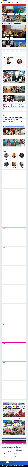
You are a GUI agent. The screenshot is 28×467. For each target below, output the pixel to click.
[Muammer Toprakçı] (19, 61)
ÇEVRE (12, 2)
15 (18, 39)
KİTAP (4, 209)
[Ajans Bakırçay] (4, 1)
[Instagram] (9, 451)
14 (17, 39)
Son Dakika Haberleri (19, 450)
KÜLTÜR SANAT (5, 190)
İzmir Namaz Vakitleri (19, 447)
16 (19, 39)
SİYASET (9, 2)
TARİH (13, 104)
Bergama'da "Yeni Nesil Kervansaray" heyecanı (22, 106)
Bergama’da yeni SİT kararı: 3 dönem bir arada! (15, 106)
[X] (8, 451)
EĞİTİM (14, 2)
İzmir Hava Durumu (19, 446)
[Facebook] (7, 451)
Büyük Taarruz (20, 56)
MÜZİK (4, 228)
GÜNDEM (2, 2)
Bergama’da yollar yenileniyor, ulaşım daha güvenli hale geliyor (13, 121)
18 (21, 39)
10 (12, 39)
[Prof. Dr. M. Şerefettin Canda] (8, 61)
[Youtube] (10, 451)
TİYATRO (4, 343)
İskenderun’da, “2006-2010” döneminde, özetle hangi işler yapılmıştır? (8, 57)
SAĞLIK (17, 2)
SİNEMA (15, 455)
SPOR (4, 247)
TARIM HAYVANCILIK (6, 305)
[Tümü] (3, 128)
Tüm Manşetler (19, 449)
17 (20, 39)
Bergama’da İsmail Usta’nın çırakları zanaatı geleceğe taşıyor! (6, 106)
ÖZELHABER (5, 2)
